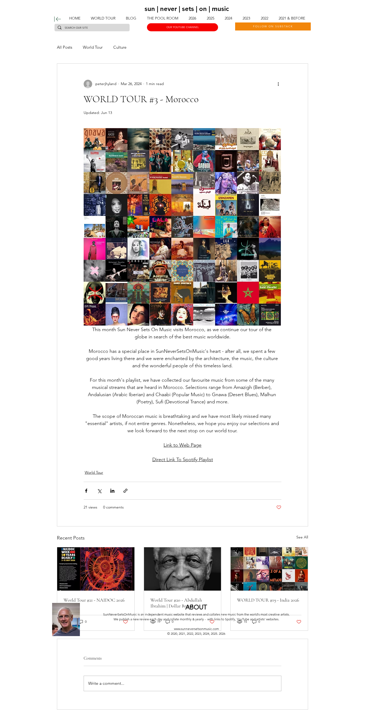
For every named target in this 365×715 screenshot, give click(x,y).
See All (302, 537)
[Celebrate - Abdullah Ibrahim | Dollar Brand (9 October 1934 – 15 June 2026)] (182, 569)
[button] (210, 18)
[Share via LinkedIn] (112, 490)
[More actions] (278, 84)
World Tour (93, 47)
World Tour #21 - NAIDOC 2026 (94, 600)
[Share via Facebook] (86, 490)
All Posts (64, 47)
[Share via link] (125, 490)
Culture (119, 47)
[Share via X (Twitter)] (99, 490)
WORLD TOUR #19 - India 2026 (268, 600)
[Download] (58, 19)
